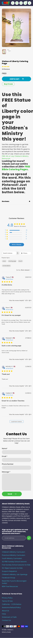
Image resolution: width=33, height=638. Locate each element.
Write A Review (16, 244)
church (20, 261)
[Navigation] (29, 3)
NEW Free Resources (10, 586)
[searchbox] (9, 253)
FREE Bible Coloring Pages (16, 168)
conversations (6, 266)
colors (4, 261)
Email (4, 456)
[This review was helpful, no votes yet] (26, 300)
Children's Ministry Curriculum (13, 552)
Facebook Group (8, 578)
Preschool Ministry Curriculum (13, 555)
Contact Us (6, 620)
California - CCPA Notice (11, 604)
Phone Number (7, 464)
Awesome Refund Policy (11, 607)
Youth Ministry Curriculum (12, 558)
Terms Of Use (7, 601)
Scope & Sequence (9, 571)
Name (4, 448)
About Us (5, 611)
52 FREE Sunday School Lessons (14, 562)
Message (6, 472)
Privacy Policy (7, 598)
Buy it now (8, 84)
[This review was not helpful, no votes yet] (29, 300)
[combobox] (23, 270)
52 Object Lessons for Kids (12, 568)
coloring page (12, 261)
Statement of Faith (9, 617)
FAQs (4, 614)
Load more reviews (16, 421)
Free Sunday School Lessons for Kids (16, 565)
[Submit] (29, 538)
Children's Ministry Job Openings (14, 574)
